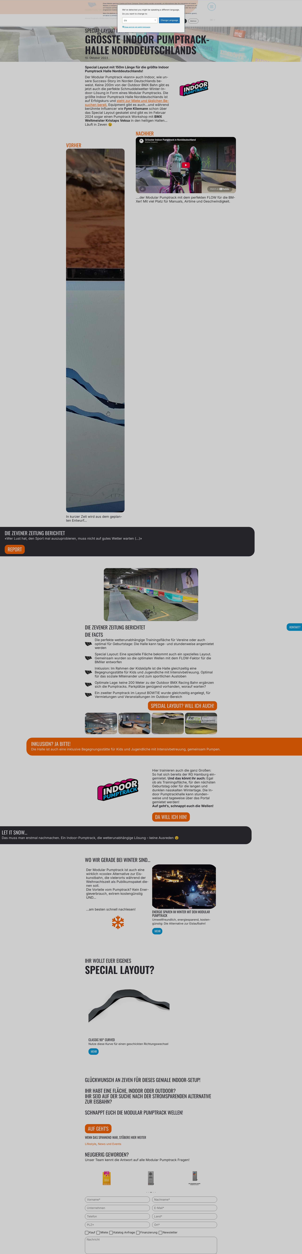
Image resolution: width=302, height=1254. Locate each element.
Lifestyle (90, 1144)
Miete (104, 1232)
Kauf (92, 1232)
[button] (146, 1192)
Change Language (169, 20)
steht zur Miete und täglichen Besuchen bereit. (127, 103)
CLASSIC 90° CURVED (101, 1039)
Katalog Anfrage (124, 1232)
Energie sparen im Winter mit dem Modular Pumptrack (181, 913)
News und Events (109, 1144)
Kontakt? (294, 627)
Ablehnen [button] (193, 21)
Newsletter (170, 1232)
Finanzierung (148, 1232)
